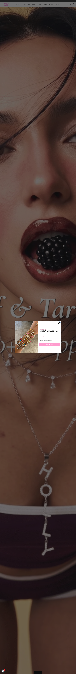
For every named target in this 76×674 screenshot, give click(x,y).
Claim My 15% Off (49, 344)
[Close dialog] (59, 323)
